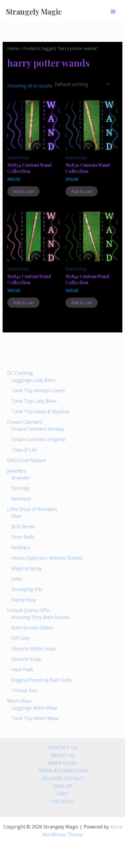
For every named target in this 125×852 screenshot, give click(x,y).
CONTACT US (62, 747)
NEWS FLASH (62, 763)
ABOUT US (62, 755)
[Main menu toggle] (113, 11)
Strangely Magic (34, 11)
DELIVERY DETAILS (62, 778)
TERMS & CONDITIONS (62, 770)
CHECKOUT (62, 801)
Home (13, 48)
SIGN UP (62, 786)
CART (63, 794)
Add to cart (23, 191)
